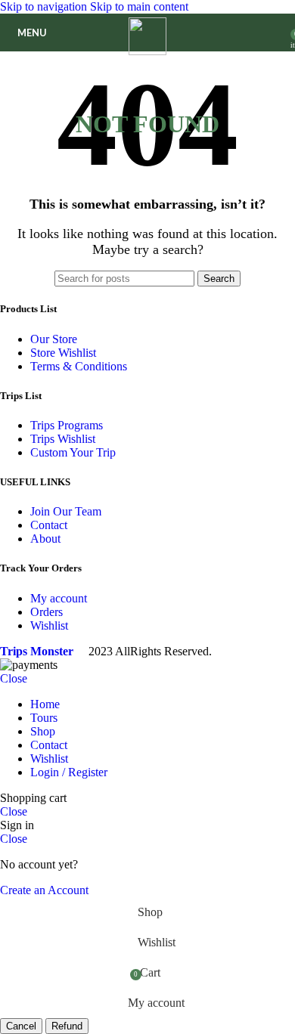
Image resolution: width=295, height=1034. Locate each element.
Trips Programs (66, 425)
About (45, 538)
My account (58, 598)
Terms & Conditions (78, 366)
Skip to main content (139, 6)
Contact (48, 525)
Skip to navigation (45, 6)
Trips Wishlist (62, 438)
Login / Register (68, 772)
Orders (46, 611)
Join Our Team (65, 511)
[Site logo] (147, 51)
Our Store (53, 339)
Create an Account (44, 890)
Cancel (21, 1026)
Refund (66, 1026)
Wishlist (49, 625)
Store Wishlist (63, 352)
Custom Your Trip (73, 452)
